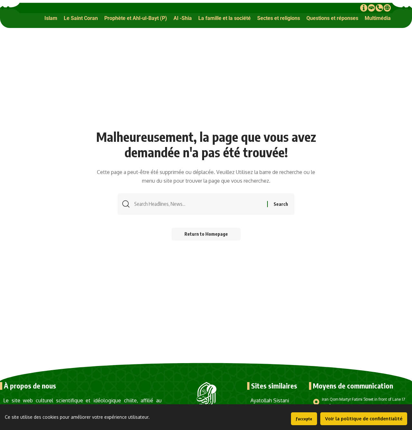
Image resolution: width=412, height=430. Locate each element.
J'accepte (304, 418)
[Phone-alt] (379, 7)
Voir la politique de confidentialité (363, 418)
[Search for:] (198, 204)
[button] (51, 18)
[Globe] (387, 7)
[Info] (363, 7)
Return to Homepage (206, 234)
